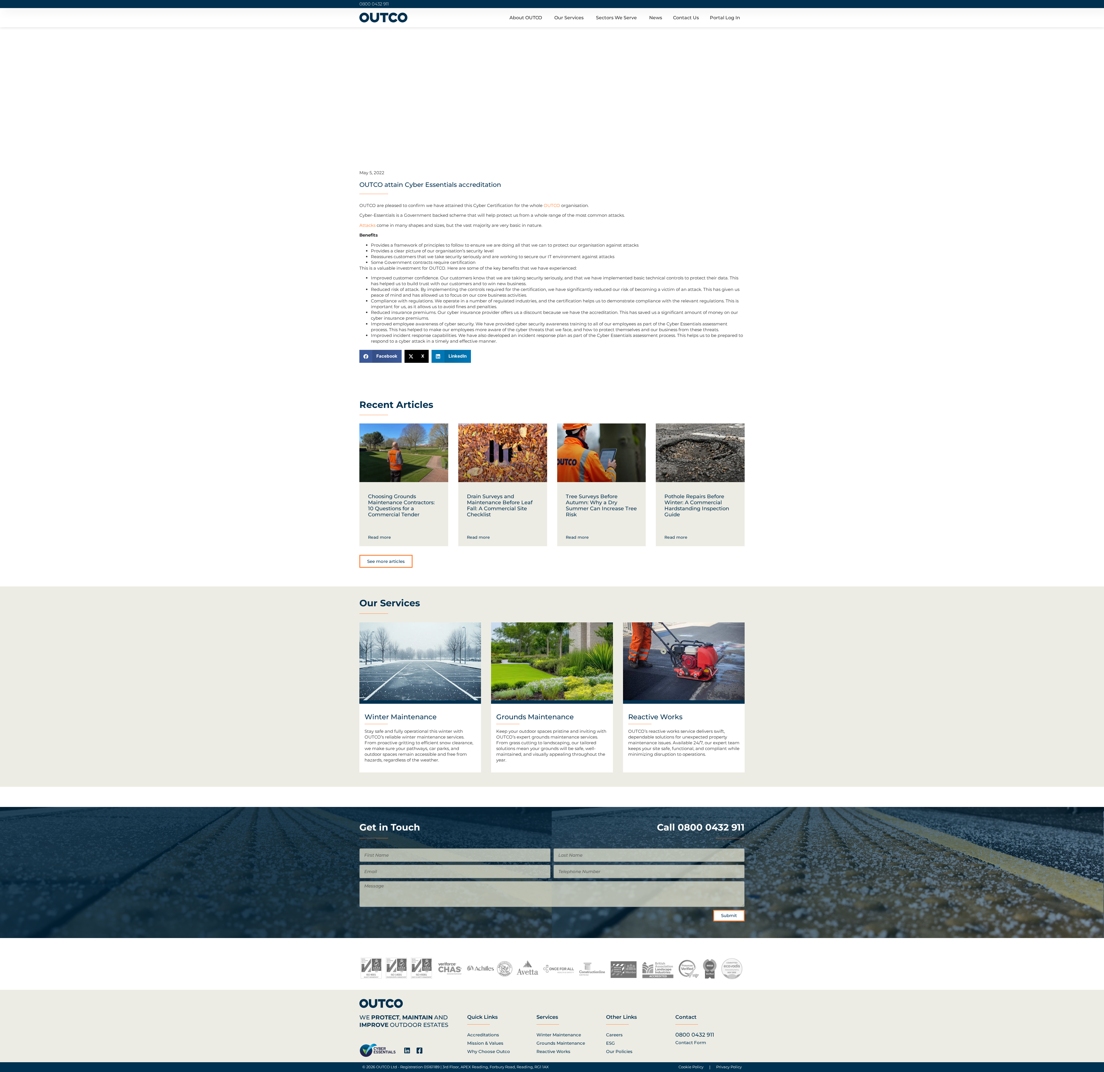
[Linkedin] (407, 1050)
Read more (379, 537)
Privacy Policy (729, 1067)
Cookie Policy (691, 1067)
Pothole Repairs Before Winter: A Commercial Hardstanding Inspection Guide (696, 505)
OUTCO (552, 205)
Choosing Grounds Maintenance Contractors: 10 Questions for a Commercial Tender (401, 505)
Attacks (367, 225)
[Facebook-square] (419, 1050)
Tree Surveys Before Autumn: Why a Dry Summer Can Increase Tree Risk (601, 505)
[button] (380, 356)
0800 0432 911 (374, 4)
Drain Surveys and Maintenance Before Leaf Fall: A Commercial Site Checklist (499, 505)
